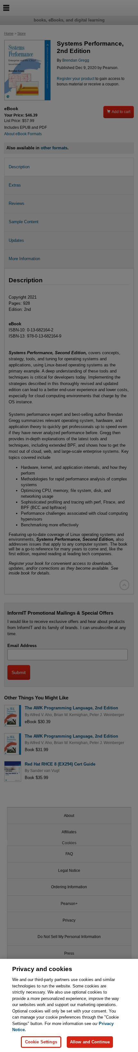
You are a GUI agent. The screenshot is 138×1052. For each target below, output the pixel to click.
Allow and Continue (90, 1041)
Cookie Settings (41, 1041)
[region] (69, 1005)
